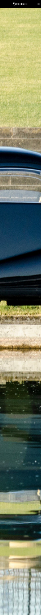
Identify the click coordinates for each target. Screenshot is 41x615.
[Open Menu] (39, 4)
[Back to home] (20, 4)
